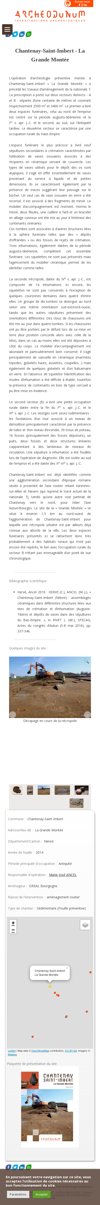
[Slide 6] (25, 803)
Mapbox (12, 1054)
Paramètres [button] (18, 1194)
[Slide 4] (62, 790)
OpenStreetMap (40, 1050)
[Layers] (85, 925)
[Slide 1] (17, 790)
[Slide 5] (81, 790)
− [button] (13, 930)
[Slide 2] (30, 790)
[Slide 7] (51, 803)
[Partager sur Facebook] (8, 1167)
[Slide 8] (76, 803)
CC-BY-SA (71, 1050)
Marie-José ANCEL (63, 875)
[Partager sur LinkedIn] (22, 34)
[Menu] (7, 29)
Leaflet (12, 1050)
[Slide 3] (43, 790)
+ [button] (13, 923)
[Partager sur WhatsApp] (28, 34)
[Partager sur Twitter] (15, 34)
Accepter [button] (42, 1194)
